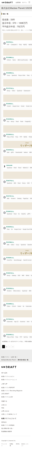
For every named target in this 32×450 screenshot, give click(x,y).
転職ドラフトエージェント (9, 379)
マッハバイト (4, 444)
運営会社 (4, 422)
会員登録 (18, 2)
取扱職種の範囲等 (6, 431)
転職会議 (11, 444)
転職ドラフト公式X (7, 397)
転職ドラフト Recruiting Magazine (11, 390)
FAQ (2, 408)
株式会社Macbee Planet (8, 360)
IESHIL (18, 444)
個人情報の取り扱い (7, 428)
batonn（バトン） (24, 444)
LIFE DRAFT (5, 394)
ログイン (24, 2)
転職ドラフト (5, 357)
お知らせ (4, 405)
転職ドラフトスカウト (7, 376)
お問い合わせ (5, 411)
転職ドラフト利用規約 (7, 425)
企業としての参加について (9, 414)
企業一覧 (13, 357)
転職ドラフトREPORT (8, 387)
